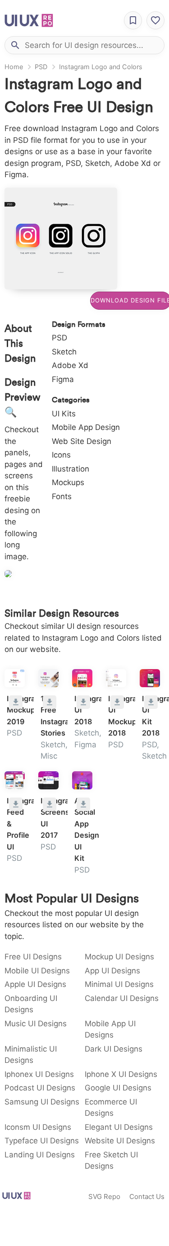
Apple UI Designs (35, 984)
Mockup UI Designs (119, 956)
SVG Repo (104, 1196)
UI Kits (64, 413)
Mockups (68, 482)
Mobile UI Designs (37, 970)
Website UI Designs (120, 1140)
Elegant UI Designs (119, 1127)
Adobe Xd (70, 365)
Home (14, 67)
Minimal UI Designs (119, 984)
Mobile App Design (86, 427)
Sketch (64, 351)
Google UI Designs (118, 1087)
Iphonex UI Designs (39, 1074)
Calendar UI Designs (122, 998)
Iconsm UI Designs (38, 1127)
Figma (63, 379)
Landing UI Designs (40, 1154)
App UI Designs (112, 970)
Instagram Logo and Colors (100, 67)
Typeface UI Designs (42, 1140)
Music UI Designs (36, 1023)
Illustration (70, 468)
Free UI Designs (33, 956)
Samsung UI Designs (42, 1101)
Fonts (62, 496)
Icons (61, 454)
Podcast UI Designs (40, 1087)
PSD (41, 67)
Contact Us (146, 1196)
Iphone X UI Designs (121, 1074)
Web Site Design (81, 441)
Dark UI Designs (113, 1048)
